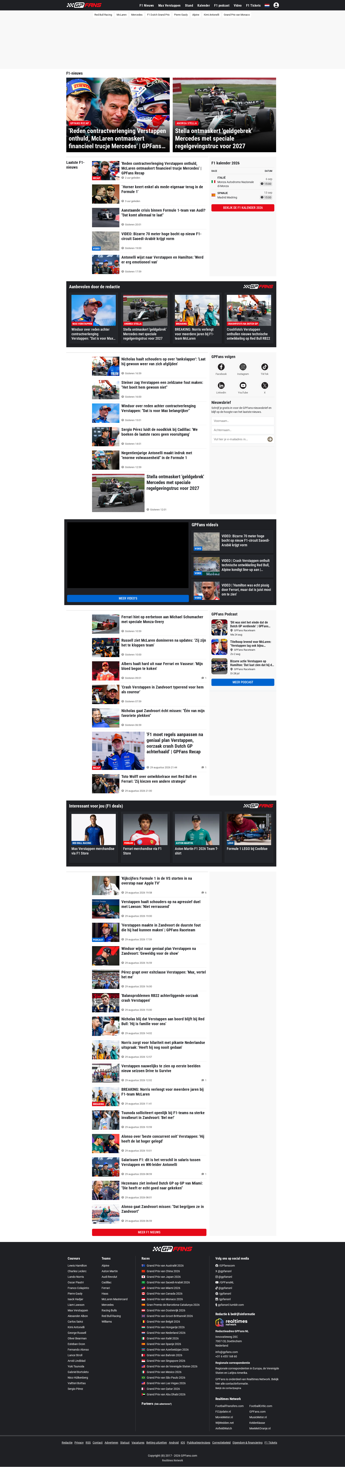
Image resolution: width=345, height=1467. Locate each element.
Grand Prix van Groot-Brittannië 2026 (170, 1316)
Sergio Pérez (75, 1388)
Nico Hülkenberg (78, 1377)
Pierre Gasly (181, 14)
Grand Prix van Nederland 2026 (166, 1332)
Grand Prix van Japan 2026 (164, 1276)
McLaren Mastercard (115, 1299)
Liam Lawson (76, 1304)
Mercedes (137, 14)
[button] (270, 439)
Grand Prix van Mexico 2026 (164, 1372)
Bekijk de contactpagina (228, 1388)
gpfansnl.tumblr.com (230, 1304)
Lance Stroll (75, 1355)
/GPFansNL (226, 1282)
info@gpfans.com (226, 1352)
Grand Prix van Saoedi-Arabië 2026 (168, 1282)
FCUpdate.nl (223, 1411)
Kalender (203, 5)
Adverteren (111, 1442)
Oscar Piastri (76, 1282)
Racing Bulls (109, 1310)
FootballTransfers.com (229, 1406)
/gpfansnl (224, 1293)
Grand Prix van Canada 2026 (164, 1293)
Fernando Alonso (78, 1349)
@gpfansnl (225, 1276)
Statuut (125, 1442)
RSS (88, 1442)
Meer (149, 1232)
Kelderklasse (257, 1422)
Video (238, 5)
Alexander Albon (78, 1316)
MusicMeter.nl (258, 1417)
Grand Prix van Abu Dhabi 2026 (166, 1394)
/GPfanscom (226, 1265)
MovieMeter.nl (224, 1417)
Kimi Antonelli (211, 14)
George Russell (77, 1332)
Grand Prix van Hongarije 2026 (166, 1327)
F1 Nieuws (147, 5)
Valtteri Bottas (77, 1383)
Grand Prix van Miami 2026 (163, 1288)
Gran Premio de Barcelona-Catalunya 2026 (173, 1304)
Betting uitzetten (156, 1442)
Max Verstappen (169, 5)
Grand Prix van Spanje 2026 (164, 1344)
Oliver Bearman (77, 1338)
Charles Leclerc (77, 1271)
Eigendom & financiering (248, 1442)
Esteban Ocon (76, 1344)
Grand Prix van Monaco (237, 14)
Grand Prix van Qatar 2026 (163, 1388)
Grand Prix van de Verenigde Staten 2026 (172, 1366)
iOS (183, 1442)
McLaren (122, 14)
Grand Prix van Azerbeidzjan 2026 (168, 1349)
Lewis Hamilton (77, 1265)
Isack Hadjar (75, 1299)
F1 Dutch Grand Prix (158, 14)
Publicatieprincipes (198, 1442)
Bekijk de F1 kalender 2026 (243, 208)
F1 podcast (221, 5)
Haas (105, 1293)
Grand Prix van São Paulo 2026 (166, 1377)
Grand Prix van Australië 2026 (165, 1265)
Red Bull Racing (103, 14)
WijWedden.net (224, 1422)
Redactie (67, 1442)
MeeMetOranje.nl (260, 1428)
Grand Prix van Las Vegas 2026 (166, 1383)
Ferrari (106, 1288)
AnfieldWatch (223, 1428)
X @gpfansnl (223, 1271)
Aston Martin (110, 1271)
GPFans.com (257, 1411)
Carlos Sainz (75, 1321)
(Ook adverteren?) (163, 1404)
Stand (189, 5)
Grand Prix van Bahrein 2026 (164, 1355)
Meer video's (128, 598)
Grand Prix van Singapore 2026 (166, 1360)
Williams (107, 1321)
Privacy (79, 1442)
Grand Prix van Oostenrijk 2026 (166, 1310)
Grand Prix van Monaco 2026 (165, 1299)
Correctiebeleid (221, 1442)
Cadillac (106, 1282)
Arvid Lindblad (76, 1360)
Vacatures (138, 1442)
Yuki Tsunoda (76, 1366)
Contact (98, 1442)
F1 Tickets (253, 5)
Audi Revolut (109, 1276)
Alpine (195, 14)
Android (174, 1442)
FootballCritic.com (260, 1406)
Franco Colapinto (78, 1288)
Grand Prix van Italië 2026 (163, 1338)
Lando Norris (76, 1276)
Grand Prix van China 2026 (163, 1271)
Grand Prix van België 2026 (163, 1321)
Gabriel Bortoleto (78, 1372)
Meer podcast (243, 682)
